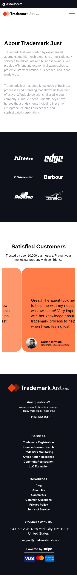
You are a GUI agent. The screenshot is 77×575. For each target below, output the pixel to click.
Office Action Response (38, 456)
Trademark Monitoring (38, 451)
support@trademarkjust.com (40, 540)
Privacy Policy (38, 504)
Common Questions (38, 499)
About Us (38, 490)
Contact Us (38, 494)
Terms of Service (39, 509)
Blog (39, 485)
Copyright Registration (38, 461)
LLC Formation (38, 466)
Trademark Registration (38, 442)
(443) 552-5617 (40, 416)
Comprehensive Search (38, 447)
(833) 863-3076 (14, 4)
